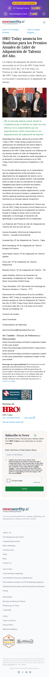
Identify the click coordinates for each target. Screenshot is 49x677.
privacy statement (9, 664)
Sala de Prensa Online (11, 422)
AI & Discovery (8, 550)
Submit (24, 489)
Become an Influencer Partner (14, 601)
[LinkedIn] (19, 672)
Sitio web (28, 418)
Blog (4, 559)
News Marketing (9, 546)
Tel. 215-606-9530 (11, 418)
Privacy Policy (8, 625)
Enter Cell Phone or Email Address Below (21, 450)
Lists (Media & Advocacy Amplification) (17, 578)
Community (7, 610)
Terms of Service (9, 620)
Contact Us (7, 563)
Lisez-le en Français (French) (10, 31)
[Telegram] (30, 672)
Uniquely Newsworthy (11, 541)
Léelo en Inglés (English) (33, 31)
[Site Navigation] (44, 22)
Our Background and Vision (13, 537)
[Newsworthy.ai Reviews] (9, 641)
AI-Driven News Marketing (13, 573)
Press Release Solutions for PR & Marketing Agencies (23, 582)
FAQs (5, 554)
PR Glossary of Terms (11, 606)
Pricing (5, 591)
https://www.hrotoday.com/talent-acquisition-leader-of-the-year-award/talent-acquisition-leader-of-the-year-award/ (24, 356)
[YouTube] (26, 672)
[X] (23, 672)
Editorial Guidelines (10, 629)
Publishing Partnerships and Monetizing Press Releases (24, 586)
